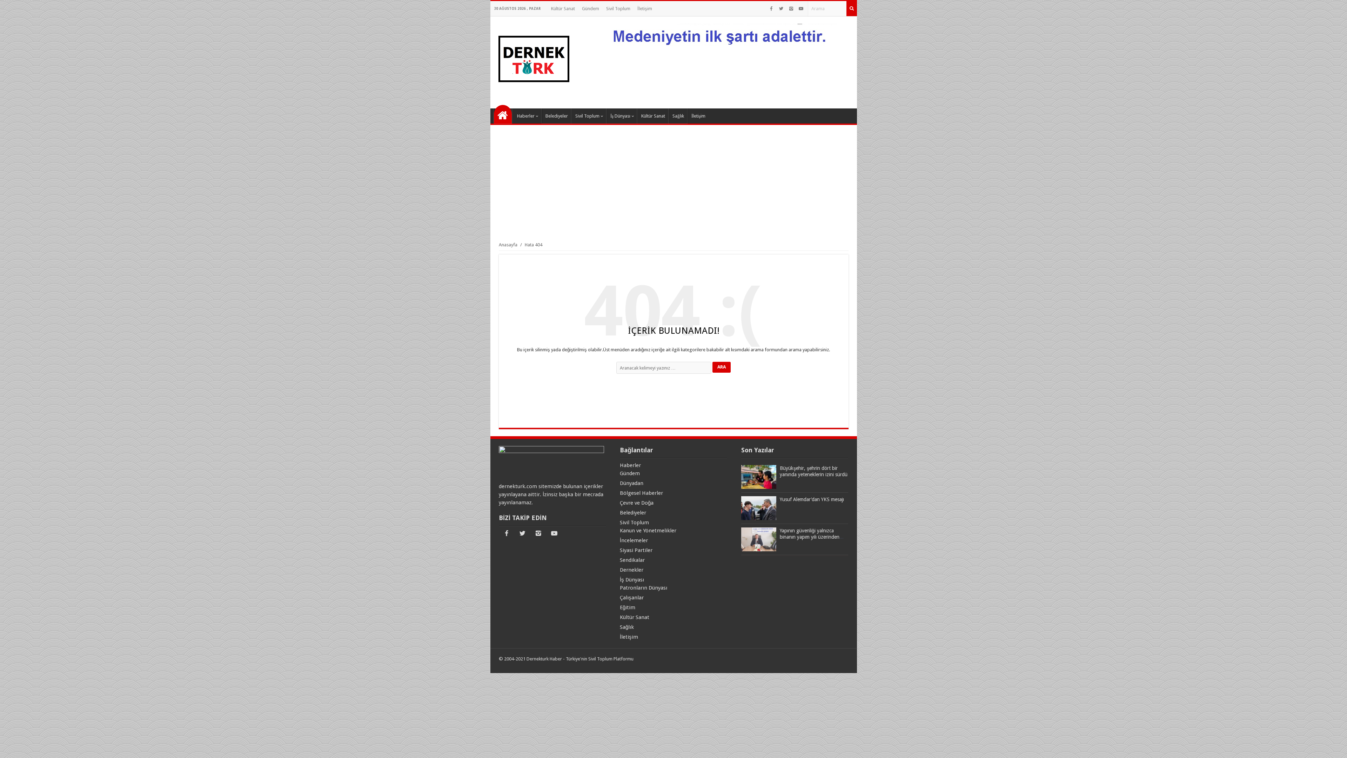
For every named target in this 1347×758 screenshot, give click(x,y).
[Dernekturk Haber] (533, 97)
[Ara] (851, 8)
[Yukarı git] (1333, 746)
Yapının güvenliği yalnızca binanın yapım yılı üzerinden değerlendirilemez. (809, 537)
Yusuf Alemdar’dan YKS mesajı (812, 499)
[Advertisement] (673, 183)
